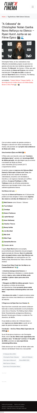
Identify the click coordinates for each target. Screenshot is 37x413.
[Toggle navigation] (32, 7)
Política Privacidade (7, 404)
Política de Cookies (19, 404)
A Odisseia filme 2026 (9, 354)
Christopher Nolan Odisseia (11, 357)
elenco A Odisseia (27, 357)
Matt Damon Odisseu (9, 363)
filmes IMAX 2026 (24, 360)
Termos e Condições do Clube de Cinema (13, 406)
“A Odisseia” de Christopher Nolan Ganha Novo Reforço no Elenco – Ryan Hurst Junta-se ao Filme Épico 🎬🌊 (18, 30)
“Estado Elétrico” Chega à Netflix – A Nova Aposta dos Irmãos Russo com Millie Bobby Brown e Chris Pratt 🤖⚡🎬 (17, 82)
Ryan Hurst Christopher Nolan (11, 366)
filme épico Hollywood (9, 360)
